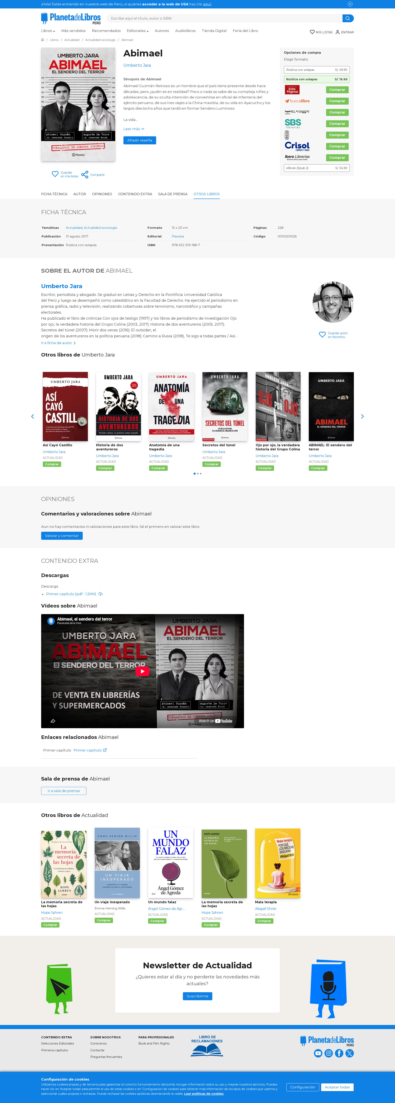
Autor (79, 194)
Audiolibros (185, 31)
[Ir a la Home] (42, 40)
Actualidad (74, 228)
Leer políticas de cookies (204, 1094)
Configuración (302, 1087)
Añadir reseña (139, 140)
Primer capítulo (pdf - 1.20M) (71, 594)
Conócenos (98, 1043)
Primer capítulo (88, 750)
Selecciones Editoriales (57, 1043)
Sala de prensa (172, 194)
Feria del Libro (245, 31)
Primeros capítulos (54, 1050)
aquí (207, 4)
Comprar (337, 90)
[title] (327, 1041)
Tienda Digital (214, 31)
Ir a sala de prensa (64, 791)
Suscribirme (197, 996)
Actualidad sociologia (100, 228)
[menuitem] (48, 32)
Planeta (178, 236)
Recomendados (106, 31)
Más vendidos (73, 31)
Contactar (97, 1050)
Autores (162, 31)
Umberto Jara (61, 286)
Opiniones (102, 194)
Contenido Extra (135, 194)
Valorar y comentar (62, 536)
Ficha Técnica (54, 194)
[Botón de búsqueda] (348, 18)
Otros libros (207, 194)
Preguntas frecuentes (106, 1057)
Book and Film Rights (154, 1043)
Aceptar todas (337, 1087)
